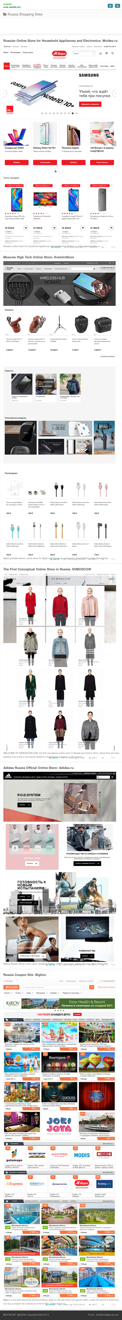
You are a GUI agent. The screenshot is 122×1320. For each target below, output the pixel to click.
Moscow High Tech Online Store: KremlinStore (38, 257)
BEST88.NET (10, 1314)
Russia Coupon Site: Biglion (24, 974)
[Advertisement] (61, 26)
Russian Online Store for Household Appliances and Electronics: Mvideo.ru (60, 40)
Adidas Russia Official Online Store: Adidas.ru (38, 767)
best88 (57, 247)
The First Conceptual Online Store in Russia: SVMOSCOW (47, 569)
